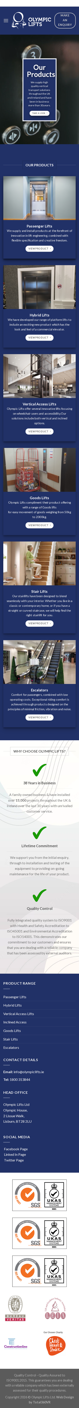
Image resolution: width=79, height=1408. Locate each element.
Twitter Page (13, 1160)
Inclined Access (15, 1022)
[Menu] (6, 20)
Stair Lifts (10, 1039)
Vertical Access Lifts (18, 1014)
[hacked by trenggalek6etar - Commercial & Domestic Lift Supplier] (31, 20)
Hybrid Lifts (12, 1005)
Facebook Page (15, 1149)
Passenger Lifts (14, 997)
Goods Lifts (12, 1030)
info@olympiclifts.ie (29, 1072)
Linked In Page (14, 1154)
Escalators (11, 1047)
